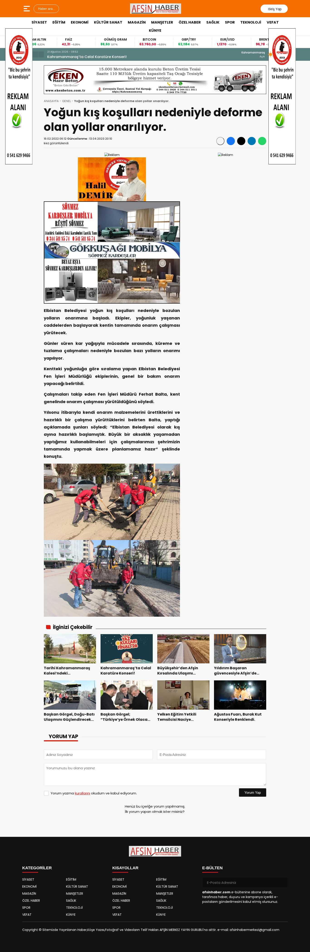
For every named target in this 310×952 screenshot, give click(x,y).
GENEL (66, 101)
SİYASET (39, 22)
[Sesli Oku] (220, 141)
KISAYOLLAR (125, 868)
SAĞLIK (212, 22)
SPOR (230, 22)
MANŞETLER (162, 22)
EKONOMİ (80, 22)
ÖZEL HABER (190, 22)
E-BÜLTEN (212, 868)
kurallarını (82, 793)
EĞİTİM (58, 22)
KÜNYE (155, 30)
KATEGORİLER (37, 868)
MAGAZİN (137, 22)
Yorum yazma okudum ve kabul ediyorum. (94, 793)
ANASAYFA (51, 101)
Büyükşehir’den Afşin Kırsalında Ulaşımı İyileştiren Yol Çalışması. (105, 56)
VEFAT (273, 22)
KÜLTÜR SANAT (108, 22)
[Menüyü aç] (27, 8)
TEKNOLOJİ (250, 22)
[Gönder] (282, 882)
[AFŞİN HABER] (155, 8)
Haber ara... (46, 8)
